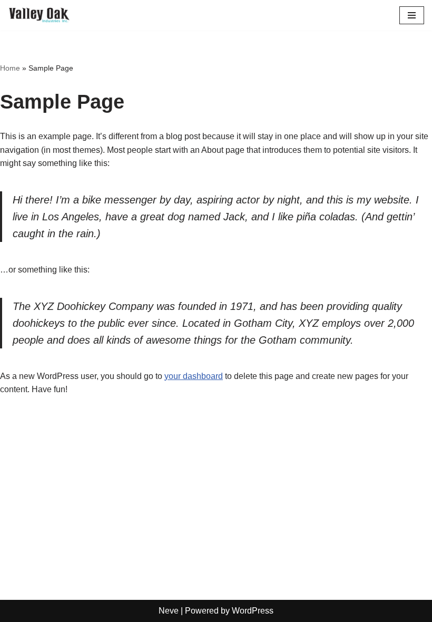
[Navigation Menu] (411, 15)
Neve (169, 610)
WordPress (252, 610)
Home (10, 68)
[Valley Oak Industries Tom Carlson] (39, 15)
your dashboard (193, 376)
